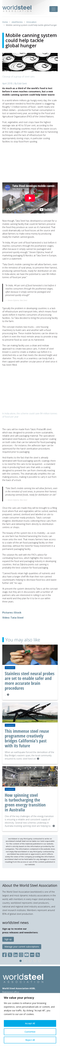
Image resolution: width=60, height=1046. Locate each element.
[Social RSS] (38, 954)
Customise (30, 1031)
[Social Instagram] (21, 954)
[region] (30, 1019)
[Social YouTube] (26, 954)
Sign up (8, 939)
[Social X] (10, 954)
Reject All (30, 1039)
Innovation (10, 668)
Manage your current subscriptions (21, 946)
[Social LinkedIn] (15, 954)
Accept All (30, 1023)
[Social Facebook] (5, 954)
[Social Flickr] (32, 954)
